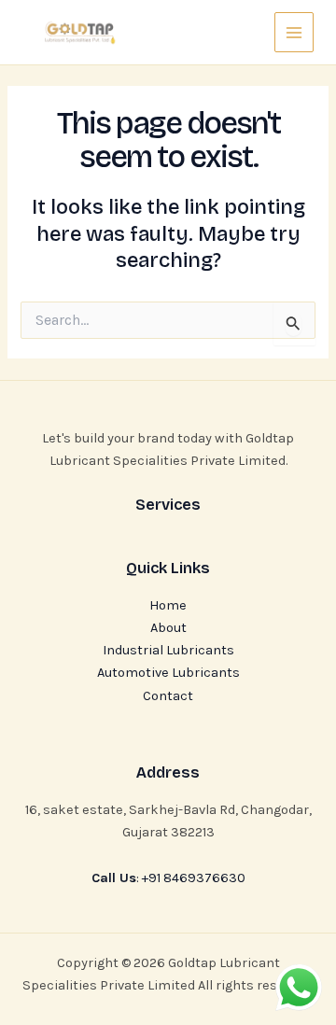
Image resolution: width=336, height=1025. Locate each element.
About (168, 628)
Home (168, 605)
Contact (168, 696)
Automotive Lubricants (168, 673)
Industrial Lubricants (168, 650)
